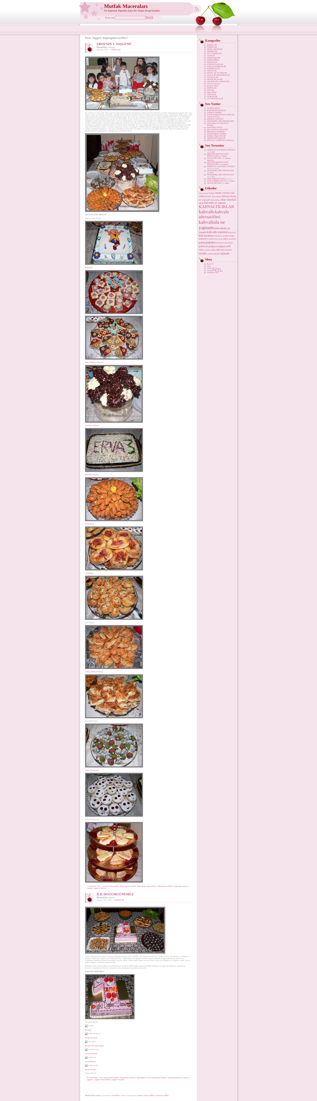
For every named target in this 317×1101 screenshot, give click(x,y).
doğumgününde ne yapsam (178, 1078)
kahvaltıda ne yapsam (212, 224)
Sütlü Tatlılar (212, 92)
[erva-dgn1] (122, 110)
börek (218, 192)
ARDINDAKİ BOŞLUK (216, 138)
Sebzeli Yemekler (213, 84)
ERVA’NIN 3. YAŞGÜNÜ (114, 44)
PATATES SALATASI (224, 243)
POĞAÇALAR (212, 77)
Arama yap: (110, 18)
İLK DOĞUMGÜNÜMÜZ (115, 894)
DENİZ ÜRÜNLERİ (214, 49)
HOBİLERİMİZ (213, 60)
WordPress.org (212, 272)
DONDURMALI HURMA (217, 134)
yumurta (210, 254)
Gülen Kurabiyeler (92, 770)
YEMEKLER (212, 96)
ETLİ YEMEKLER (214, 54)
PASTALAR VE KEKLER (217, 73)
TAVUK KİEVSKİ (214, 158)
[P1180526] (114, 619)
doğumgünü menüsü (128, 1078)
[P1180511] (114, 767)
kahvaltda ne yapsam (215, 202)
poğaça (213, 246)
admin (212, 152)
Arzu (212, 172)
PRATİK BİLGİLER (214, 79)
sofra (213, 249)
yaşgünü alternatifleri (102, 1080)
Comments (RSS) (162, 1095)
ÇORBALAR (212, 47)
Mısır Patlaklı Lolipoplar (94, 362)
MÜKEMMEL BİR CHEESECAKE (220, 121)
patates (211, 242)
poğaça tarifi (224, 246)
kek (201, 235)
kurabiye (209, 235)
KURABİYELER (213, 69)
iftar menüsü (228, 199)
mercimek (218, 239)
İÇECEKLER (212, 62)
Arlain (140, 1095)
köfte (232, 236)
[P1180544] (114, 718)
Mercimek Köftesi (92, 475)
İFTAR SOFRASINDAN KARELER (220, 115)
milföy (225, 239)
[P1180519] (114, 359)
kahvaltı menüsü (217, 232)
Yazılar (214, 268)
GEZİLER (211, 56)
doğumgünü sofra (143, 1078)
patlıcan (203, 246)
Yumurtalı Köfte (91, 1054)
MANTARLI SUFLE (215, 127)
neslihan (225, 164)
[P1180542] (114, 422)
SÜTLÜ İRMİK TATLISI (216, 181)
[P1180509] (114, 471)
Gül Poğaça (89, 573)
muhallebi (232, 239)
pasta (202, 242)
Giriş (209, 266)
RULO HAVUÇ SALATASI (217, 130)
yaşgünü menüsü (99, 888)
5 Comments (91, 886)
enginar (218, 196)
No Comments (92, 1078)
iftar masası (215, 200)
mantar (211, 239)
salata (207, 250)
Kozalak (88, 1030)
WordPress (116, 1095)
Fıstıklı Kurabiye (91, 1038)
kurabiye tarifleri (221, 236)
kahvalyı (232, 232)
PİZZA (201, 250)
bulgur (212, 193)
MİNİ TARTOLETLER (216, 179)
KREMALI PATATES (215, 119)
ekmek (208, 196)
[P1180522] (114, 882)
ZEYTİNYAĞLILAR (215, 99)
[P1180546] (122, 211)
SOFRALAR (116, 50)
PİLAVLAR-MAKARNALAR (218, 75)
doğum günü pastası (111, 1078)
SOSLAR (210, 90)
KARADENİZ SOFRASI (216, 110)
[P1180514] (114, 521)
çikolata (217, 254)
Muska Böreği (90, 1069)
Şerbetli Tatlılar (213, 86)
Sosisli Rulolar (90, 1062)
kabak (201, 203)
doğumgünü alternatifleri (146, 886)
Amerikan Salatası (92, 425)
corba (202, 196)
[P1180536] (114, 264)
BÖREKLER (212, 45)
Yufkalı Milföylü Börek (94, 672)
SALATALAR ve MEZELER (218, 81)
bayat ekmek (204, 193)
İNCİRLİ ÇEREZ (213, 108)
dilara (227, 183)
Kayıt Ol (210, 264)
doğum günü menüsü (128, 886)
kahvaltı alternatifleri (214, 214)
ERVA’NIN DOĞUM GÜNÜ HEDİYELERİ (218, 155)
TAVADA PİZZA (213, 117)
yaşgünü (90, 1080)
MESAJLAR (211, 71)
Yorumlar (215, 270)
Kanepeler (89, 267)
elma (213, 196)
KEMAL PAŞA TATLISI (216, 136)
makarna (203, 238)
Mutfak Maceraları (126, 6)
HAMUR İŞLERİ (213, 58)
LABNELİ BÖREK (214, 112)
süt (218, 249)
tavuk (202, 253)
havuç (225, 196)
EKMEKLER (212, 51)
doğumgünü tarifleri (165, 886)
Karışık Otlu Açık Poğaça (94, 1046)
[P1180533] (114, 668)
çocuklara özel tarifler (110, 886)
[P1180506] (114, 816)
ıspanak (224, 253)
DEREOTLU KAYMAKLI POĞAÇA (221, 150)
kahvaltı (206, 211)
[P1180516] (114, 313)
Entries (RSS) (149, 1095)
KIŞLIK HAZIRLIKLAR (216, 66)
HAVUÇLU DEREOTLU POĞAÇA (220, 140)
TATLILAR (211, 94)
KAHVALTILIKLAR (215, 64)
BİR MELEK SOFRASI (216, 132)
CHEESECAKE (228, 193)
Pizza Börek (89, 524)
